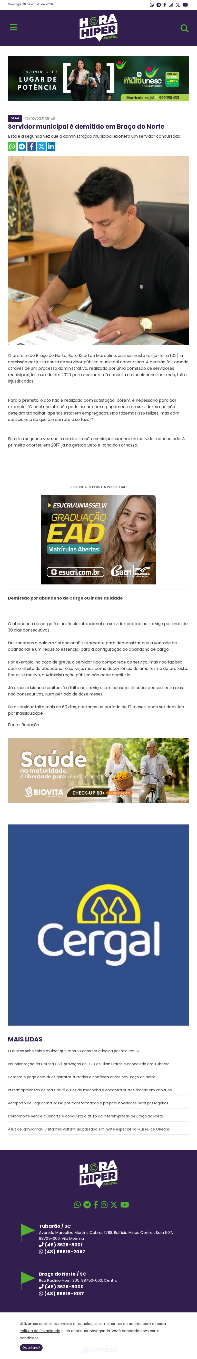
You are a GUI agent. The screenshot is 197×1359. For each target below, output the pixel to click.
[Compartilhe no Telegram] (22, 146)
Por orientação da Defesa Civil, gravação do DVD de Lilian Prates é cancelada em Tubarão (89, 1064)
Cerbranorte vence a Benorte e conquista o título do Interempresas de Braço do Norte (85, 1116)
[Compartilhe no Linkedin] (51, 146)
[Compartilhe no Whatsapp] (12, 146)
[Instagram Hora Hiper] (171, 5)
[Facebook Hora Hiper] (164, 5)
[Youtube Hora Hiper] (185, 5)
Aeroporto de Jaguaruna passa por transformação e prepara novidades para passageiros (88, 1103)
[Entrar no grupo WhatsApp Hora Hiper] (152, 5)
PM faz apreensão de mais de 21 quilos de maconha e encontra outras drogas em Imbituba (90, 1090)
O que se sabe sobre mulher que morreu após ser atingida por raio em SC (74, 1050)
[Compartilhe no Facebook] (31, 146)
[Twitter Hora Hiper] (177, 5)
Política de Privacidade (40, 1330)
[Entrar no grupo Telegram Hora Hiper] (158, 5)
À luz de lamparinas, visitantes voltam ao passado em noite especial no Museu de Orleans (89, 1129)
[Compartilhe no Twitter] (41, 146)
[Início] (98, 40)
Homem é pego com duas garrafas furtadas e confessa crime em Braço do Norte (81, 1077)
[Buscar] (184, 28)
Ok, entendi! (31, 1347)
